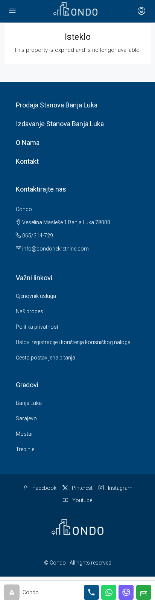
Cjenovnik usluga (36, 296)
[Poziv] (91, 592)
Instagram (119, 488)
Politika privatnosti (37, 327)
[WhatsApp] (108, 592)
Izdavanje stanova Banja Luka (60, 124)
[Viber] (126, 592)
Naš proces (29, 311)
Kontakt (27, 161)
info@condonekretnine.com (55, 249)
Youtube (81, 500)
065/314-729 (37, 236)
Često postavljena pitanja (45, 358)
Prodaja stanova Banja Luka (56, 105)
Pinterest (82, 488)
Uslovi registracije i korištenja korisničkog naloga (73, 342)
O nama (28, 142)
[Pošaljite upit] (143, 592)
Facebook (43, 488)
